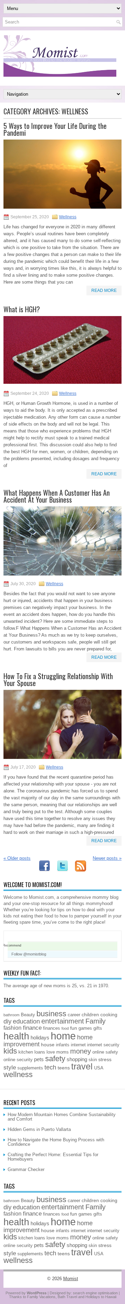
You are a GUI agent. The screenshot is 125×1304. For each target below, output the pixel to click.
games (85, 1028)
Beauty (28, 1014)
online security (18, 1059)
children (90, 1014)
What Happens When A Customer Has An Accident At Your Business (56, 496)
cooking (108, 1014)
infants (62, 1045)
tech (50, 1067)
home (63, 1035)
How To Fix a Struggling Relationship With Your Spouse (58, 679)
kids (10, 1051)
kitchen (25, 1052)
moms (62, 1052)
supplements (30, 1068)
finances (51, 1028)
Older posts (17, 858)
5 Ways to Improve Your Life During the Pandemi (55, 129)
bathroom (11, 1015)
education (26, 1021)
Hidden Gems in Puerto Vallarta (39, 1129)
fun (73, 1028)
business (51, 1013)
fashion (12, 1028)
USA (98, 1068)
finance (32, 1027)
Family (95, 1021)
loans (39, 1052)
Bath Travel (67, 1297)
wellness (18, 1074)
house (48, 1044)
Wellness (67, 217)
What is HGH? (21, 309)
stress (104, 1059)
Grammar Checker (26, 1169)
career (74, 1014)
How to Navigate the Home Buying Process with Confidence (56, 1142)
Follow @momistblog (28, 954)
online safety (105, 1052)
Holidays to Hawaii (100, 1297)
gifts (97, 1028)
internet (78, 1045)
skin (93, 1059)
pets (39, 1059)
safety (55, 1058)
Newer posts (107, 858)
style (9, 1067)
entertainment (62, 1021)
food (65, 1028)
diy (7, 1021)
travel (82, 1066)
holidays (40, 1037)
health (16, 1036)
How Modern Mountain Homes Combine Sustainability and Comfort (62, 1117)
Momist (70, 1278)
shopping (77, 1059)
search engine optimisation (95, 1293)
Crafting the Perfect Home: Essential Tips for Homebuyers (53, 1157)
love (51, 1052)
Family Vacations (41, 1297)
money (80, 1051)
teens (64, 1067)
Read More (104, 290)
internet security (103, 1045)
